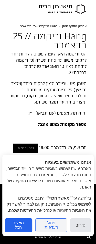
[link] (80, 9)
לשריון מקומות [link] (26, 148)
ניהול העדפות (51, 225)
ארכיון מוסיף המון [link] (74, 26)
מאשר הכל (18, 225)
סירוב (81, 225)
